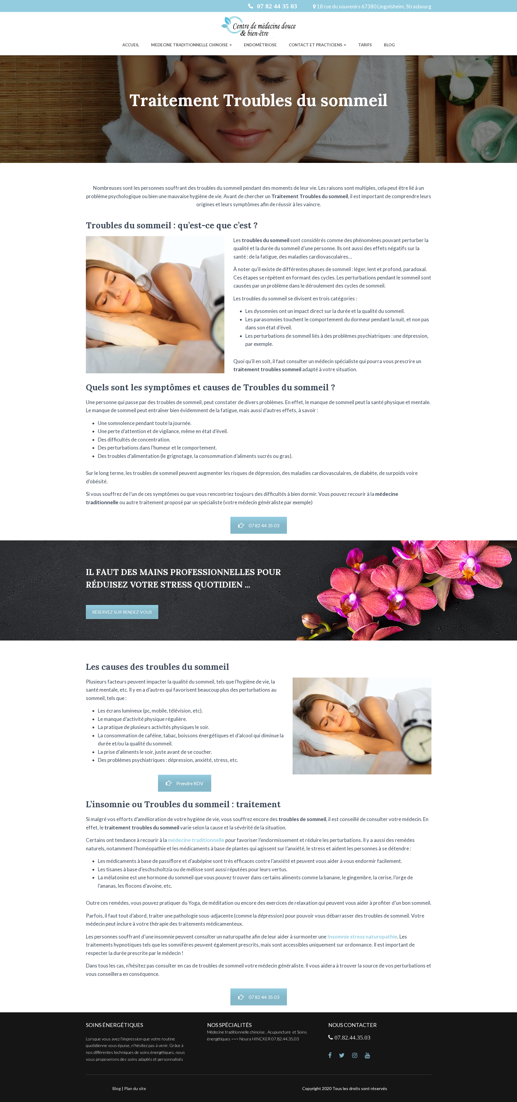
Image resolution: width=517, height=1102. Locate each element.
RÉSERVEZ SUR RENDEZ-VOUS (122, 612)
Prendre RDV (189, 783)
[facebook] (333, 1056)
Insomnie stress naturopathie (362, 936)
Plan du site (135, 1088)
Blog (389, 44)
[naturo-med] (358, 1056)
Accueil (130, 44)
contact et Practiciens (316, 44)
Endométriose (260, 44)
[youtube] (371, 1056)
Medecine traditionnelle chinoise (190, 44)
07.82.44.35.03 (351, 1037)
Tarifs (365, 44)
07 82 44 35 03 (276, 6)
